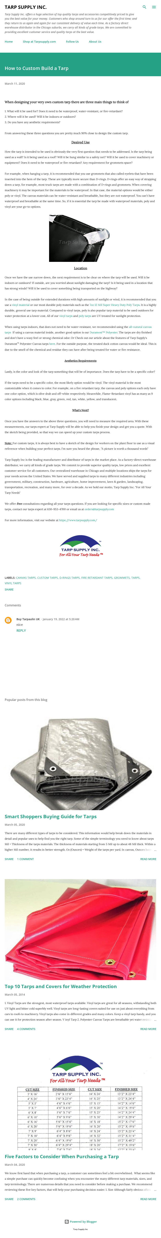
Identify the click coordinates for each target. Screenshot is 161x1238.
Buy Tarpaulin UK (28, 619)
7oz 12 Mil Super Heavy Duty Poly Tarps (115, 305)
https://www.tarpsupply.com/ (78, 520)
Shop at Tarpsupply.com (39, 41)
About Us (95, 41)
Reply (21, 630)
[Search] (144, 7)
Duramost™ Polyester (103, 332)
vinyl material (20, 305)
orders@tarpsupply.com (99, 509)
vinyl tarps (65, 316)
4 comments (26, 1029)
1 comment (25, 859)
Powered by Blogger (83, 1221)
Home (9, 41)
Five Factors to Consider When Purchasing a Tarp (62, 1156)
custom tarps (47, 578)
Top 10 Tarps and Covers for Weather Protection (61, 986)
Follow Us (72, 41)
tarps (135, 578)
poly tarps (85, 316)
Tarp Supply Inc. (26, 7)
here (52, 344)
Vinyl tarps (13, 583)
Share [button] (9, 589)
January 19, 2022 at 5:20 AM (61, 619)
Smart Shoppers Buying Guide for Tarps (51, 816)
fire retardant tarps (97, 578)
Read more (148, 859)
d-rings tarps (69, 578)
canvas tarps (26, 578)
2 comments (26, 1199)
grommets (122, 578)
